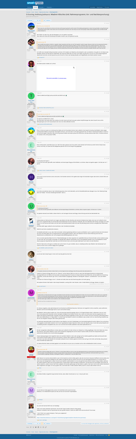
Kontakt (75, 435)
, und (46, 107)
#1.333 (107, 251)
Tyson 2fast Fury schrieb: (43, 114)
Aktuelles (41, 7)
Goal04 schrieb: (41, 42)
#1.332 (107, 217)
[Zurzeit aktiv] (31, 67)
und (45, 124)
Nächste (48, 20)
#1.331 (107, 203)
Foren (35, 7)
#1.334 (107, 266)
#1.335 (107, 290)
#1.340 (107, 403)
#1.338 (107, 371)
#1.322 (107, 39)
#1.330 (107, 188)
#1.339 (107, 387)
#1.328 (107, 158)
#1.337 (107, 346)
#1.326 (107, 127)
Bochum (33, 171)
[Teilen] (105, 23)
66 (39, 20)
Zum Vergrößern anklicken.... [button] (73, 304)
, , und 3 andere (47, 170)
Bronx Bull (29, 16)
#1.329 (107, 174)
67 (42, 20)
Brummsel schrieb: (42, 206)
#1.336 (107, 327)
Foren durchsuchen (37, 9)
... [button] (35, 20)
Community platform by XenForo (68, 437)
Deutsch (29, 435)
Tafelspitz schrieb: (41, 292)
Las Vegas (33, 35)
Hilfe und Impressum (99, 435)
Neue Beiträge (29, 9)
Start (106, 435)
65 (37, 20)
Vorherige (30, 20)
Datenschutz (91, 435)
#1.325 (107, 111)
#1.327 (107, 142)
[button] (45, 7)
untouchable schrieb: (42, 269)
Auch (34, 400)
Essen (34, 108)
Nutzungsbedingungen (83, 435)
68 (44, 20)
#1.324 (107, 93)
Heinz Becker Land (31, 417)
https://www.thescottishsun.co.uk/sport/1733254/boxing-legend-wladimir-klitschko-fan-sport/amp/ (61, 417)
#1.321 (107, 23)
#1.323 (107, 61)
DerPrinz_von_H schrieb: (43, 26)
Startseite (29, 7)
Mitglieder (49, 7)
